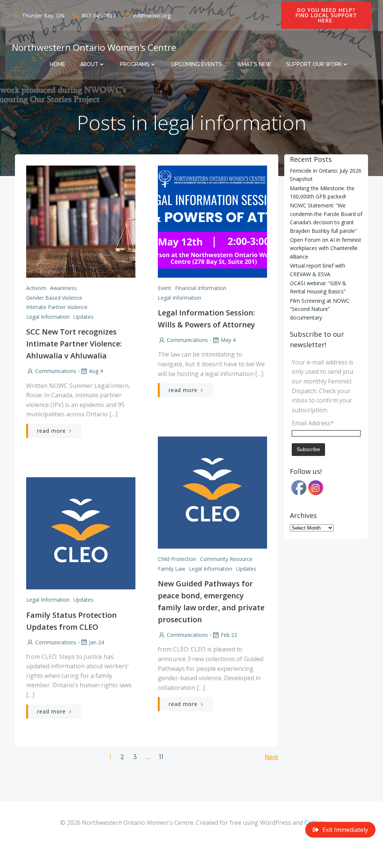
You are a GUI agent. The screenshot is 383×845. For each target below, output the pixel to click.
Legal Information (48, 316)
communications (55, 370)
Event (164, 288)
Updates (83, 316)
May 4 (228, 339)
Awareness (63, 288)
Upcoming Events (196, 64)
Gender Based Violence (54, 297)
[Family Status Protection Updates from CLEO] (80, 532)
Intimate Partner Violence (57, 307)
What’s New (254, 64)
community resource (226, 558)
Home (57, 64)
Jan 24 (96, 642)
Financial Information (200, 288)
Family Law (171, 568)
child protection (177, 558)
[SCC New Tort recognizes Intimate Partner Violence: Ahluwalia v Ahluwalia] (80, 221)
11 (161, 757)
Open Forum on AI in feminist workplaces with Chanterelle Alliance (325, 248)
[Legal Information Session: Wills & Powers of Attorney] (212, 221)
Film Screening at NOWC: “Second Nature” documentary (320, 309)
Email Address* (313, 423)
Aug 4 (96, 370)
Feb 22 (229, 634)
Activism (36, 288)
